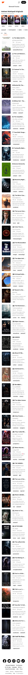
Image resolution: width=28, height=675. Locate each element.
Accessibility (8, 673)
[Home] (9, 2)
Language (14, 667)
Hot (2, 33)
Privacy (12, 671)
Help (14, 673)
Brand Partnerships (10, 669)
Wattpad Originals (10, 665)
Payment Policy (18, 671)
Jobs (17, 669)
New (5, 33)
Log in (23, 2)
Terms (7, 671)
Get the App (8, 667)
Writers (20, 667)
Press (21, 669)
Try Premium (19, 665)
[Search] (19, 2)
